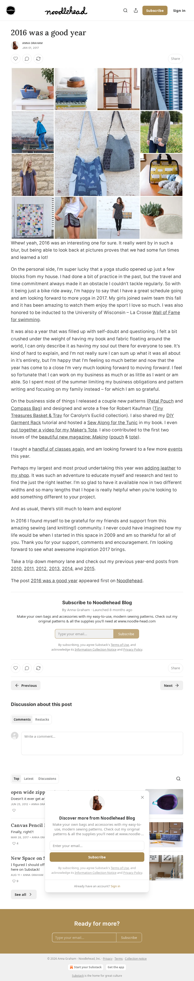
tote (133, 437)
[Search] (125, 10)
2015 (89, 568)
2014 (67, 568)
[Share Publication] (136, 10)
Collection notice (136, 959)
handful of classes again (58, 449)
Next (168, 685)
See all (20, 894)
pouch (117, 437)
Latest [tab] (29, 779)
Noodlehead (129, 580)
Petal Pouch (161, 401)
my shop (20, 475)
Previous (29, 685)
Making (100, 437)
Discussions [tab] (47, 779)
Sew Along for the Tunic (112, 422)
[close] (142, 797)
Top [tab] (16, 779)
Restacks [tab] (42, 719)
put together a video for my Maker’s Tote (54, 430)
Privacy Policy (132, 872)
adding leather (160, 468)
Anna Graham (32, 43)
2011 (29, 568)
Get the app (116, 967)
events (175, 449)
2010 (16, 568)
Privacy (107, 959)
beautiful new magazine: (65, 437)
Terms (119, 959)
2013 (54, 568)
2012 (41, 568)
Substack (78, 976)
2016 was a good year (54, 580)
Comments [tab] (22, 719)
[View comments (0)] (27, 58)
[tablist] (31, 719)
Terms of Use (120, 868)
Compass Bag (25, 408)
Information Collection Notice (95, 872)
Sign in (179, 10)
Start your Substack (87, 967)
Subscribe (155, 10)
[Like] (15, 58)
